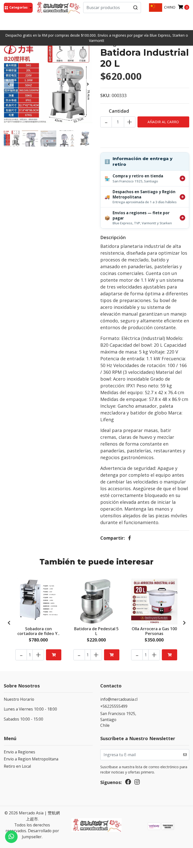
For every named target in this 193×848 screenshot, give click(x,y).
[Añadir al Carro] (53, 654)
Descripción (113, 237)
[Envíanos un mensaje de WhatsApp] (11, 836)
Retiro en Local (17, 766)
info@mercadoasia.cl (118, 699)
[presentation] (9, 84)
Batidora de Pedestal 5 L (96, 631)
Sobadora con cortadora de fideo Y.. (38, 631)
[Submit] (135, 7)
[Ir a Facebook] (128, 783)
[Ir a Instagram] (137, 783)
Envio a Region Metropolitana (31, 759)
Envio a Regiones (19, 752)
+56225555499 (113, 706)
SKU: (105, 95)
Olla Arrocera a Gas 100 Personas (154, 631)
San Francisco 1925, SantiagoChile (118, 719)
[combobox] (112, 7)
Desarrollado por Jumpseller (40, 833)
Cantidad (119, 111)
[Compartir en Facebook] (129, 538)
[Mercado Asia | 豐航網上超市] (58, 7)
